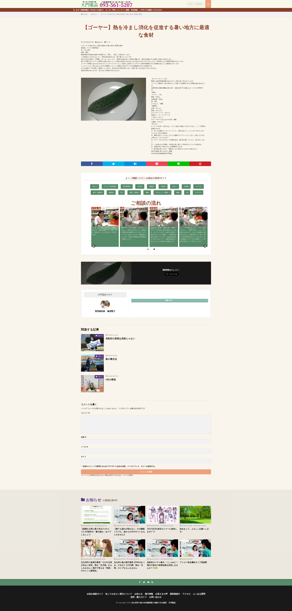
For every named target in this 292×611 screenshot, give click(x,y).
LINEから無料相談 (195, 4)
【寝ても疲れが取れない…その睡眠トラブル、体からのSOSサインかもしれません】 (129, 532)
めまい (174, 186)
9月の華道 (111, 379)
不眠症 (163, 186)
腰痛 (177, 192)
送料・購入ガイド (138, 597)
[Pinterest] (200, 163)
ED (122, 192)
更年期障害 (126, 186)
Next (204, 246)
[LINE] (178, 163)
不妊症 (140, 186)
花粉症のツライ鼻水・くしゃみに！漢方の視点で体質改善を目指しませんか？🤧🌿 (162, 565)
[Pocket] (157, 163)
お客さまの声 (161, 594)
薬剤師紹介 (175, 594)
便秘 (147, 192)
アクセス (186, 594)
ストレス (199, 186)
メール (84, 447)
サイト (83, 456)
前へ (94, 246)
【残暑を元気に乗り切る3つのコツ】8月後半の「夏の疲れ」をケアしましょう (96, 532)
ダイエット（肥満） (162, 192)
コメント (85, 413)
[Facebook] (92, 163)
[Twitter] (113, 163)
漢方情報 (149, 594)
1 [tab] (148, 249)
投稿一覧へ (169, 300)
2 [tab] (154, 249)
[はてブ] (135, 163)
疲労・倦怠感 (97, 192)
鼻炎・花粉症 (134, 192)
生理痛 (186, 186)
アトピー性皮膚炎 (110, 186)
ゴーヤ (108, 42)
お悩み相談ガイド (95, 594)
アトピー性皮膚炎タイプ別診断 (193, 562)
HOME (85, 14)
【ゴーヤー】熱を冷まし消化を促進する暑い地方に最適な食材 (121, 14)
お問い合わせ (155, 597)
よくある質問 (199, 594)
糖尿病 (111, 192)
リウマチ (198, 192)
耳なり (94, 186)
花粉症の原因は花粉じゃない (120, 338)
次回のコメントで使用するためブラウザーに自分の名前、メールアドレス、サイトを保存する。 (119, 466)
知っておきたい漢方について (118, 594)
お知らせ (94, 14)
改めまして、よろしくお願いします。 (194, 530)
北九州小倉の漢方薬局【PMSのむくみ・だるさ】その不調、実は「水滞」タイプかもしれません (129, 565)
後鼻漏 (151, 186)
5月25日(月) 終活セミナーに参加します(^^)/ (162, 530)
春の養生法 (111, 359)
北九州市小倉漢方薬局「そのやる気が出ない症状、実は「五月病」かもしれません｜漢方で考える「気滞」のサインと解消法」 (96, 566)
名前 (83, 437)
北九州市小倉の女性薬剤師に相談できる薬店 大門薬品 (153, 603)
